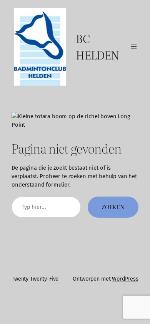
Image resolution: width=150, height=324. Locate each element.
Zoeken (113, 207)
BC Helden (97, 46)
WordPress (125, 279)
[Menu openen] (133, 46)
